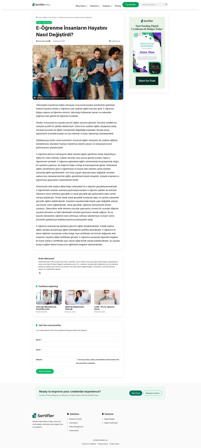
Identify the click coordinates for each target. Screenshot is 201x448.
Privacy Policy (103, 444)
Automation (73, 423)
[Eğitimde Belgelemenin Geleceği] (78, 297)
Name (39, 340)
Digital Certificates (111, 423)
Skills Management (76, 427)
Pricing (118, 6)
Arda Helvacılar (43, 41)
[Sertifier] (41, 4)
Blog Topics (81, 6)
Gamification (74, 430)
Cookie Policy (114, 444)
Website (39, 360)
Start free (136, 393)
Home (39, 17)
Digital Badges (109, 419)
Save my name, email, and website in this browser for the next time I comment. (97, 361)
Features (106, 6)
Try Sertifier (130, 4)
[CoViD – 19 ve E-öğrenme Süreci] (107, 297)
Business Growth (75, 419)
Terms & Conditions (89, 444)
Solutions (94, 6)
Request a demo (152, 393)
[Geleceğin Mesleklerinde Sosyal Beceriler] (49, 297)
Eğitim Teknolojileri (50, 17)
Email (38, 350)
